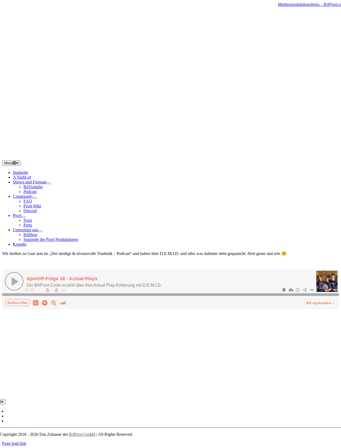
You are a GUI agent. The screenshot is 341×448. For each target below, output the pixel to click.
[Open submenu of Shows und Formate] (49, 183)
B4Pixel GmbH (81, 434)
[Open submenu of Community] (35, 198)
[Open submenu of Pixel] (23, 217)
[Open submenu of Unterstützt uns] (40, 231)
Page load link (14, 443)
